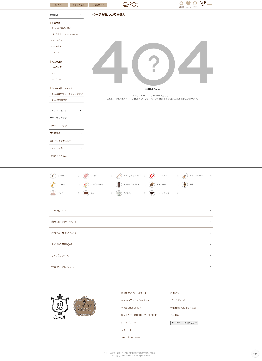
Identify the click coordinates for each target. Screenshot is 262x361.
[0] (202, 6)
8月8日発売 (56, 46)
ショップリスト (128, 322)
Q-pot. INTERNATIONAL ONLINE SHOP (139, 315)
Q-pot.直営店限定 (59, 99)
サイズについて (60, 255)
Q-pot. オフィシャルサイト (134, 292)
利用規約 (174, 292)
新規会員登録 (79, 4)
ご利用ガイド (98, 4)
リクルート (126, 329)
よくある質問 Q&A (61, 244)
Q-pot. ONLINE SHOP (131, 307)
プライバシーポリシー (181, 300)
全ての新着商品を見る (61, 28)
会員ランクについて (62, 266)
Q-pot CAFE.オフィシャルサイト (136, 300)
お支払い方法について (64, 233)
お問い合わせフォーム (131, 337)
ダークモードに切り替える (184, 322)
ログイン (59, 4)
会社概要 (174, 315)
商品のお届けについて (64, 222)
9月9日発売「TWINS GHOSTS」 (65, 34)
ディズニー (56, 79)
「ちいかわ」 (57, 52)
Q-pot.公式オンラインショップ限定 (67, 93)
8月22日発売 (56, 40)
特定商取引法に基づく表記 (183, 307)
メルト (54, 73)
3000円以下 (56, 67)
